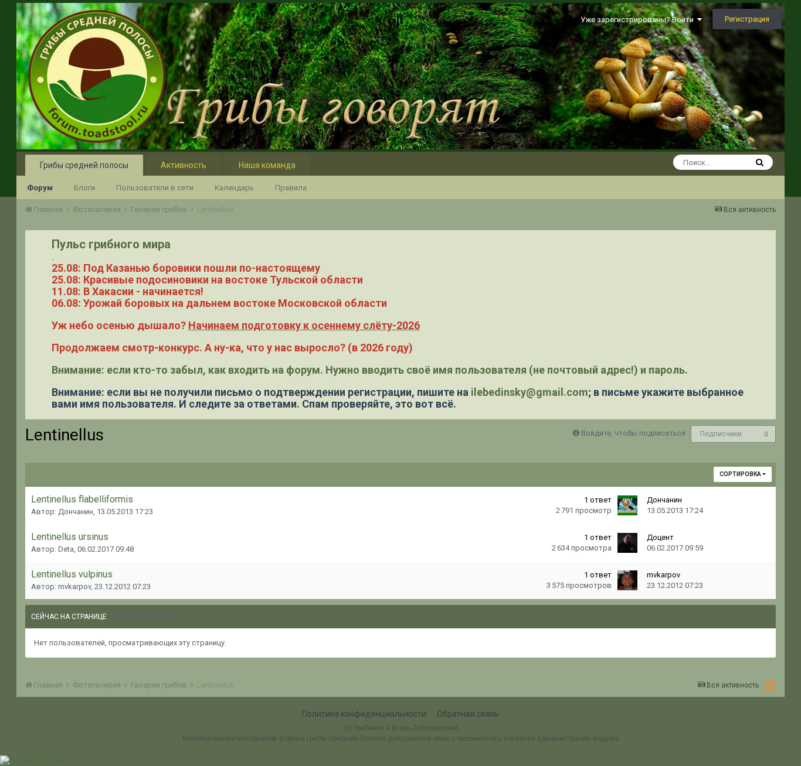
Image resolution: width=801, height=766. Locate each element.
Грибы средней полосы (84, 165)
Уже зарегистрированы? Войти (639, 19)
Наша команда (267, 165)
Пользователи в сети (155, 187)
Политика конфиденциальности (364, 714)
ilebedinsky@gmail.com (529, 392)
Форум (40, 187)
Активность (183, 165)
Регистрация (747, 19)
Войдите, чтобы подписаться (633, 433)
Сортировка (740, 474)
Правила (291, 187)
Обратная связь (468, 714)
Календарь (234, 187)
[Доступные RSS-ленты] (770, 685)
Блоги (84, 187)
